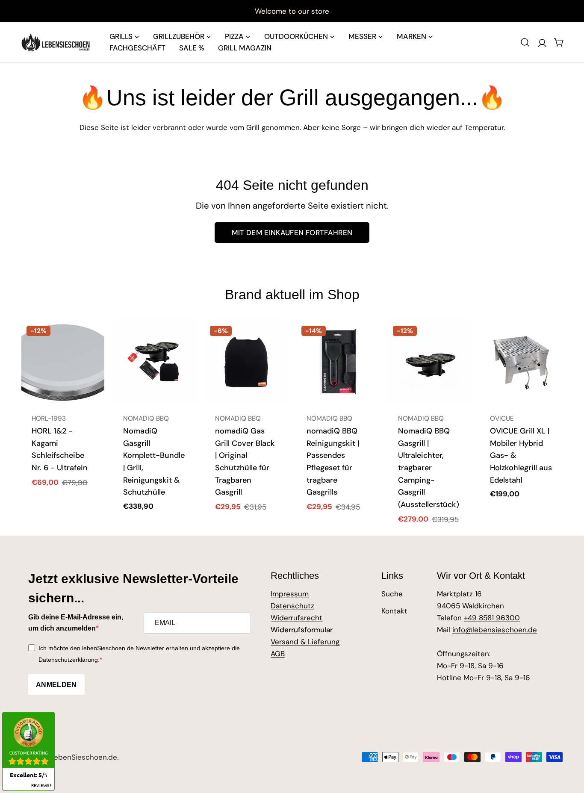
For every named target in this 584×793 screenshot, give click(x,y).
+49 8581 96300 (492, 617)
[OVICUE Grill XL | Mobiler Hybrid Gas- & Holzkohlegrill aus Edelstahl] (521, 362)
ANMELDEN (56, 684)
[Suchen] (525, 42)
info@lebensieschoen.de (494, 629)
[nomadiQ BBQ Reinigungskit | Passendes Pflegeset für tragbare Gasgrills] (337, 362)
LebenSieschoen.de (83, 757)
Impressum (290, 593)
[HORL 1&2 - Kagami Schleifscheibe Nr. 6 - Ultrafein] (62, 362)
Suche (392, 593)
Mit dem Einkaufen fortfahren (292, 232)
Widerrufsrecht (296, 617)
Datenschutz (292, 605)
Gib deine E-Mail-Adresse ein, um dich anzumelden (75, 622)
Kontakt (394, 611)
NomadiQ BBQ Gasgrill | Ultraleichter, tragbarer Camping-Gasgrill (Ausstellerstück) (428, 468)
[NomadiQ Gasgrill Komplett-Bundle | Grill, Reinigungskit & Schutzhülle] (154, 362)
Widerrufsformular (302, 629)
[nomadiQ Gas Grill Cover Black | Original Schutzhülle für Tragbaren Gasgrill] (246, 362)
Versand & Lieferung (305, 641)
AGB (278, 653)
